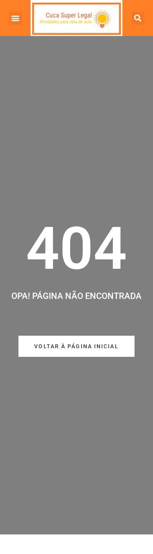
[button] (15, 18)
